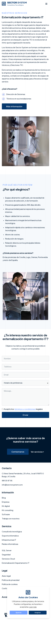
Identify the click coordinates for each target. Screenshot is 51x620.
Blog (4, 498)
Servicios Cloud (8, 559)
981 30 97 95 (7, 481)
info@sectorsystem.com (12, 485)
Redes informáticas (10, 544)
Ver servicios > (37, 452)
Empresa (5, 502)
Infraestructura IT (9, 540)
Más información (14, 106)
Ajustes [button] (18, 612)
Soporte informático (10, 536)
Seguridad (6, 555)
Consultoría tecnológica (12, 532)
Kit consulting (7, 510)
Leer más (33, 607)
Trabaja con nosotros (10, 519)
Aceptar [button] (38, 612)
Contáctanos (17, 452)
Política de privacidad (10, 580)
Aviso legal (6, 576)
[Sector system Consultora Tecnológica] (15, 4)
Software (6, 514)
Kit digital (6, 506)
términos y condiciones (25, 409)
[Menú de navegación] (46, 4)
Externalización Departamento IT (15, 563)
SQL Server (7, 550)
